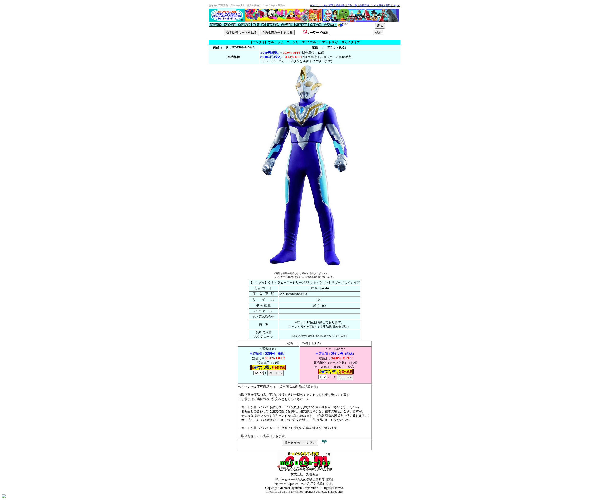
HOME (313, 5)
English (396, 5)
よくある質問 (326, 5)
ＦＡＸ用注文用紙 (380, 5)
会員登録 (364, 5)
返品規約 (340, 5)
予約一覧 (352, 5)
